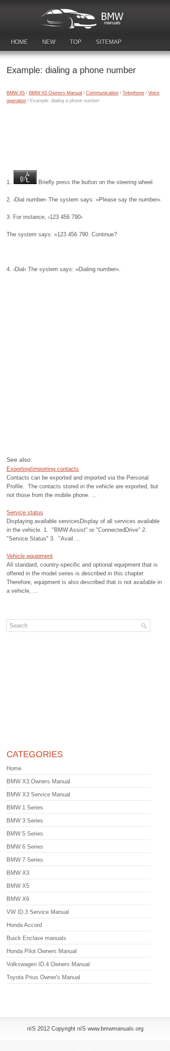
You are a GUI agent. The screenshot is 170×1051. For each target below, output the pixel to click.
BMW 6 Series (25, 846)
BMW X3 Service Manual (38, 794)
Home (19, 42)
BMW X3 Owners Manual (38, 781)
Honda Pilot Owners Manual (42, 951)
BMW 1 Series (25, 807)
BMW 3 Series (25, 820)
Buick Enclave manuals (36, 938)
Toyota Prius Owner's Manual (43, 977)
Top (76, 42)
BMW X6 (18, 899)
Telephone (133, 92)
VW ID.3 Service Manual (38, 912)
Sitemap (109, 42)
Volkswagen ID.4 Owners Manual (48, 964)
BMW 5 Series (25, 833)
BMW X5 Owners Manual (55, 92)
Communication (102, 92)
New (48, 42)
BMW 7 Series (25, 859)
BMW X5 (16, 92)
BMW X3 (18, 873)
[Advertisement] (85, 135)
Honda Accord (24, 925)
